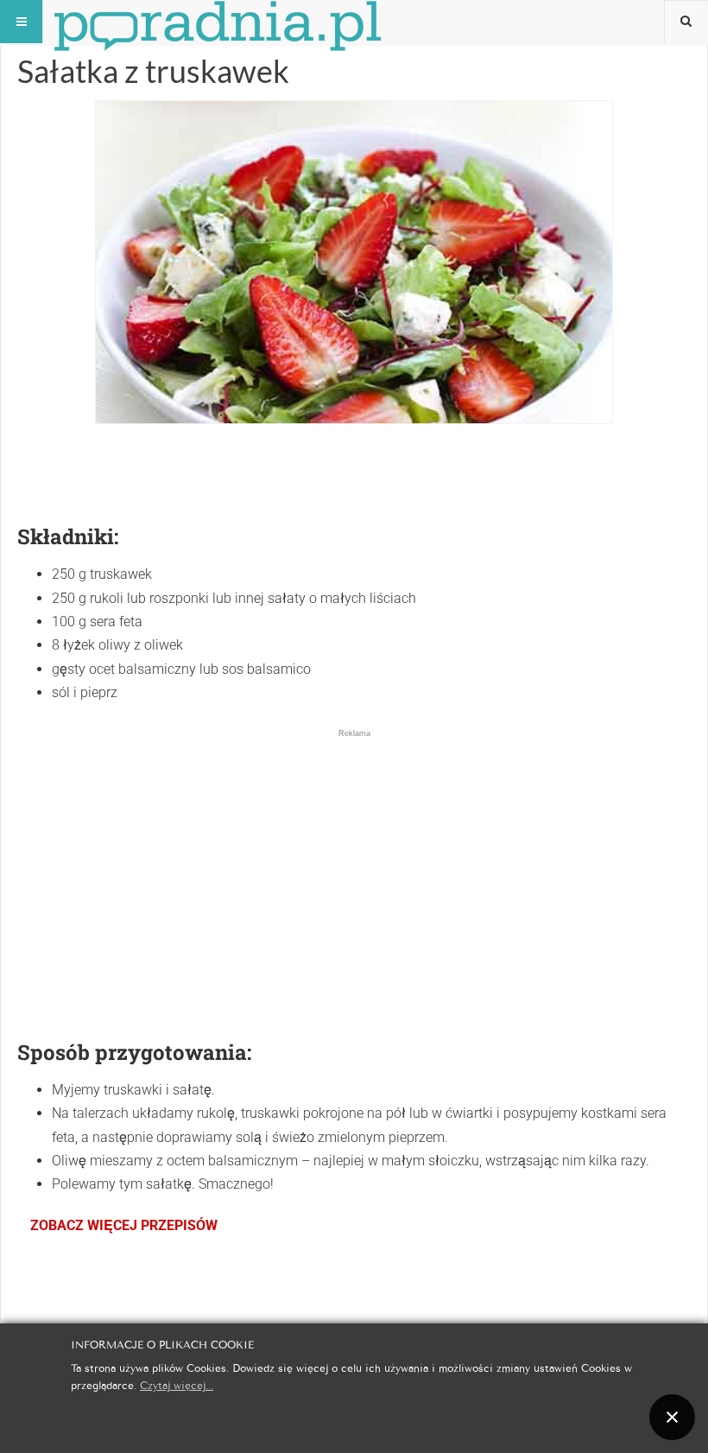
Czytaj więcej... (176, 1384)
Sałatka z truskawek (153, 71)
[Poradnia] (218, 21)
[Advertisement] (354, 860)
